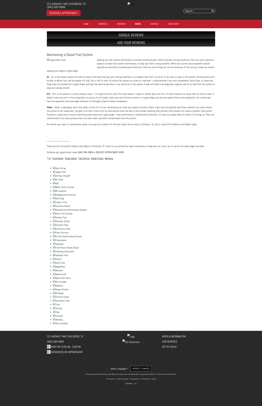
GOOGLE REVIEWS (131, 35)
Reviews (121, 24)
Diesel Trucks (97, 158)
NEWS (138, 24)
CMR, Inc (152, 374)
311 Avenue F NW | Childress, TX (66, 4)
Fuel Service (84, 158)
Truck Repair (58, 158)
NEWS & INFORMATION (174, 336)
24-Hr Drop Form (111, 379)
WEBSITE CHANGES (141, 368)
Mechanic (109, 158)
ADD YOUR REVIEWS (131, 42)
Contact (154, 24)
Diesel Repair (71, 158)
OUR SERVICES (169, 341)
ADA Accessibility (123, 379)
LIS (135, 384)
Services (102, 24)
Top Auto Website (171, 374)
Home (86, 24)
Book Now (173, 24)
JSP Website (160, 374)
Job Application (134, 379)
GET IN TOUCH (169, 346)
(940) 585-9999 (56, 7)
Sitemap (153, 379)
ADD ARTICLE (129, 384)
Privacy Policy (145, 379)
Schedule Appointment (63, 13)
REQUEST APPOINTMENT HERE (110, 152)
